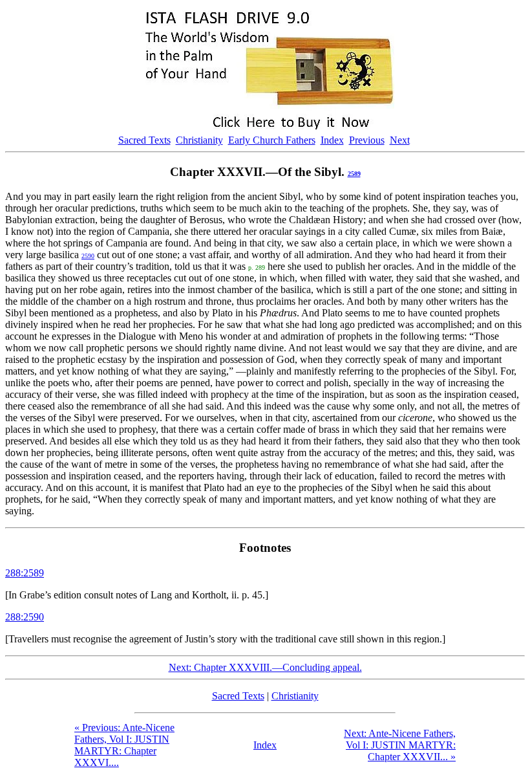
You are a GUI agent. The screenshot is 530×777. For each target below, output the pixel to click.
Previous (367, 140)
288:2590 (24, 616)
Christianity (199, 140)
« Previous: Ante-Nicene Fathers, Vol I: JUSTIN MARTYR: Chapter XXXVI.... (124, 745)
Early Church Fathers (271, 140)
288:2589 (24, 572)
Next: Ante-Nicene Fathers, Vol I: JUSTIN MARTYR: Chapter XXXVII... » (400, 745)
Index (332, 140)
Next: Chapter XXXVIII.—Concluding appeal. (265, 667)
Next (400, 140)
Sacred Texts (144, 140)
